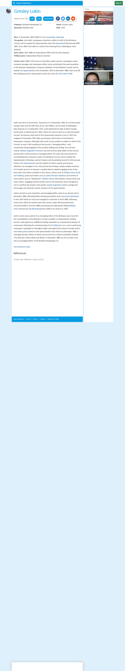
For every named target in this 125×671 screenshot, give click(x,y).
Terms (28, 624)
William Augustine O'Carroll (31, 179)
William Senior (48, 207)
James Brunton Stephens (56, 204)
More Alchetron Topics (22, 312)
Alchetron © (53, 624)
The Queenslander (27, 71)
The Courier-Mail (65, 74)
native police (22, 297)
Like (39, 19)
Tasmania (60, 37)
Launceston (50, 37)
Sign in (119, 3)
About (18, 624)
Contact (42, 624)
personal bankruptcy (70, 225)
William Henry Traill (72, 201)
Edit (32, 19)
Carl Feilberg (19, 204)
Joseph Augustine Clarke (57, 214)
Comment (48, 19)
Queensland (60, 43)
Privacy (35, 624)
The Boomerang (35, 238)
